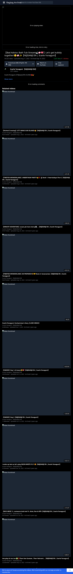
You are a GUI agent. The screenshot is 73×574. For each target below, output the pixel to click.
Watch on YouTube (43, 64)
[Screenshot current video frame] (62, 42)
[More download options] (33, 64)
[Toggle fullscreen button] (66, 42)
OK (70, 570)
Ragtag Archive (14, 2)
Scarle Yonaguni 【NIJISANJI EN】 (12, 133)
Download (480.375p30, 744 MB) (17, 64)
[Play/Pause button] (6, 42)
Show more (8, 79)
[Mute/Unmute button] (11, 42)
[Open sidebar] (4, 2)
